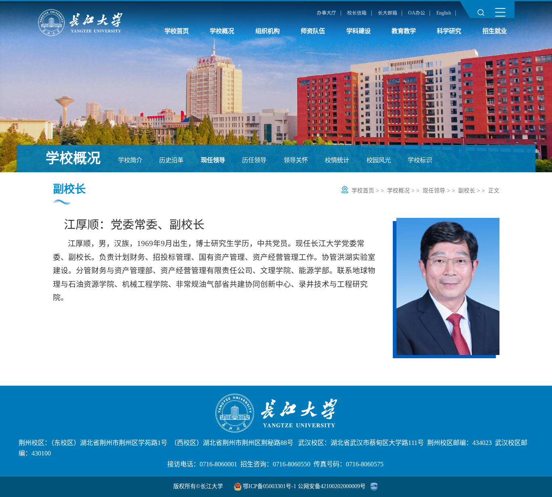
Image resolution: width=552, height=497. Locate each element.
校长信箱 (357, 13)
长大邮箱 (387, 13)
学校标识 (420, 160)
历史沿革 (171, 160)
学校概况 (222, 30)
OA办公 (416, 13)
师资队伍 (313, 30)
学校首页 (176, 30)
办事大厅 (326, 13)
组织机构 (267, 30)
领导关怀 (296, 160)
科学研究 (449, 30)
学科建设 (358, 30)
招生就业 (494, 30)
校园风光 (379, 160)
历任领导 (254, 160)
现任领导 (213, 160)
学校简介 (130, 160)
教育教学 (404, 30)
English (443, 13)
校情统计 (337, 160)
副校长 (466, 191)
